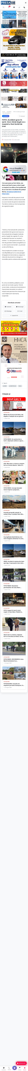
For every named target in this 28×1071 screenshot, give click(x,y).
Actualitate (9, 111)
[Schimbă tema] (24, 7)
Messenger (21, 306)
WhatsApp (8, 311)
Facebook (9, 306)
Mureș (20, 386)
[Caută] (3, 7)
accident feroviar (12, 386)
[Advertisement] (14, 219)
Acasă (3, 111)
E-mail (20, 311)
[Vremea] (19, 7)
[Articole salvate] (14, 7)
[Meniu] (25, 2)
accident (5, 386)
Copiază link (15, 315)
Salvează (22, 116)
